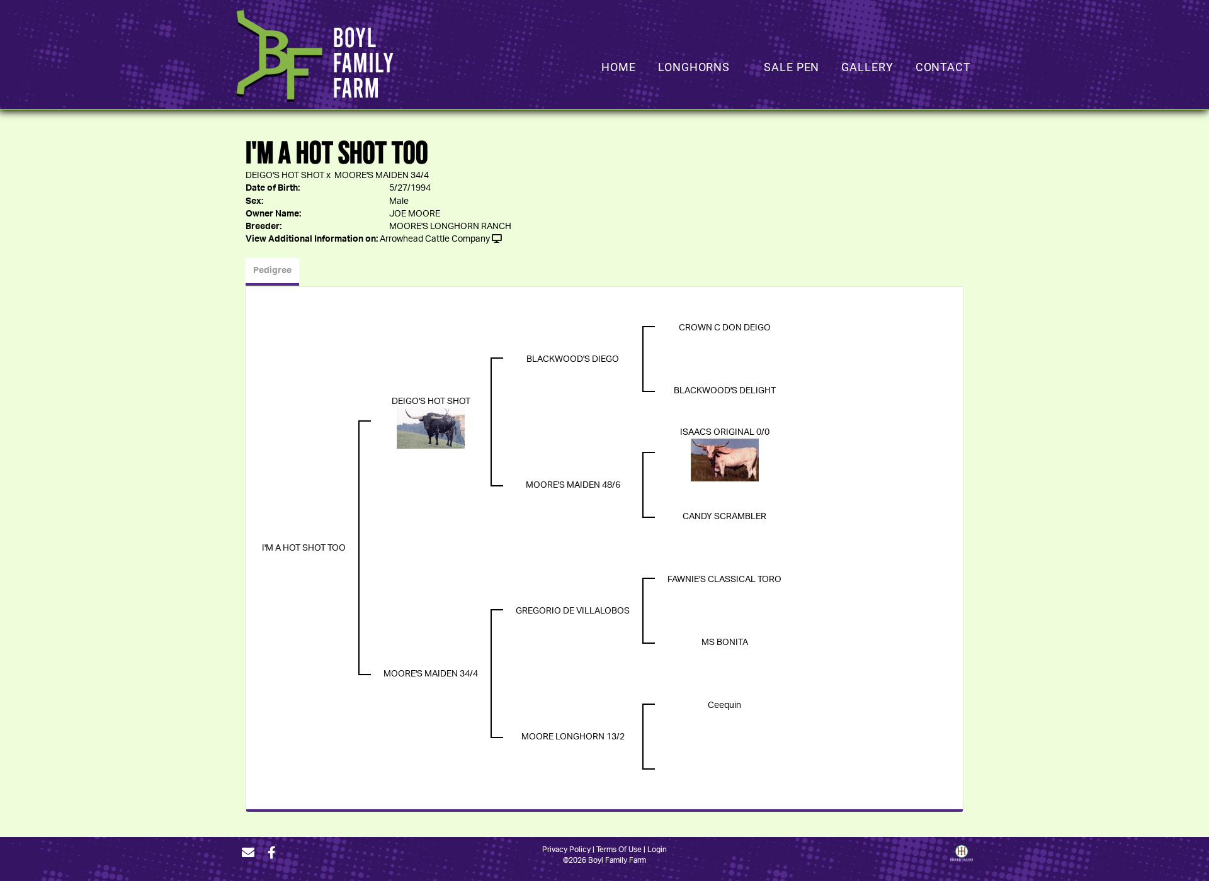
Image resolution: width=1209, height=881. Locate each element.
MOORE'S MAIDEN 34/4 (381, 175)
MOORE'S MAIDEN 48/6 (573, 485)
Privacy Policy (566, 849)
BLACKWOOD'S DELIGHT (725, 390)
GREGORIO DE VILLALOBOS (573, 611)
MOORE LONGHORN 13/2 (573, 736)
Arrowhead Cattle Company (435, 239)
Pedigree (272, 270)
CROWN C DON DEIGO (725, 327)
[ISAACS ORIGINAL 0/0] (725, 460)
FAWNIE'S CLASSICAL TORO (724, 579)
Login (657, 849)
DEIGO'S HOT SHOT (285, 175)
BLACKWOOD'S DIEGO (572, 359)
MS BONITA (724, 642)
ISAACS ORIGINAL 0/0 (724, 432)
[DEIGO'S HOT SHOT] (431, 428)
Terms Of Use (619, 849)
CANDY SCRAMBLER (724, 516)
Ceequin (724, 705)
